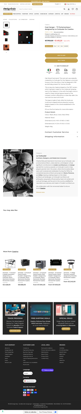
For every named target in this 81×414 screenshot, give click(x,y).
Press (6, 360)
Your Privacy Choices (45, 412)
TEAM (5, 4)
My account (26, 364)
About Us (7, 348)
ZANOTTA (61, 360)
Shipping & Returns (28, 354)
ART (62, 13)
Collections (13, 19)
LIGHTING (36, 13)
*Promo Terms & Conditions (48, 350)
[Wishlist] (73, 9)
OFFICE (31, 13)
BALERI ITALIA (62, 352)
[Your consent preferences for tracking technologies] (2, 411)
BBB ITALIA (62, 354)
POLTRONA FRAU (63, 350)
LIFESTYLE (57, 13)
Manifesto (7, 356)
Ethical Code (8, 362)
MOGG (61, 358)
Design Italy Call (9, 350)
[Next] (6, 52)
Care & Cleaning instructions (30, 358)
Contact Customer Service (57, 132)
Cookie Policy (44, 358)
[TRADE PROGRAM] (15, 310)
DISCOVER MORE (15, 330)
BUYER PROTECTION (13, 4)
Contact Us (26, 348)
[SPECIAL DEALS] (66, 310)
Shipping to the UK (28, 356)
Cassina (31, 19)
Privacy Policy (44, 356)
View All (61, 362)
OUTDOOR (51, 13)
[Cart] (77, 9)
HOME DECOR (43, 13)
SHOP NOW (40, 328)
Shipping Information (54, 137)
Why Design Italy (9, 352)
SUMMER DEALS (8, 13)
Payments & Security (28, 350)
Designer (39, 153)
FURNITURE (25, 13)
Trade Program (9, 354)
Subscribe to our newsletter (30, 362)
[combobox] (42, 9)
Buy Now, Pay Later (28, 352)
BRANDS (66, 13)
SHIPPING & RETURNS (25, 4)
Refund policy (44, 352)
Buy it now (61, 60)
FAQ (24, 360)
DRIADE (61, 356)
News (6, 358)
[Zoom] (25, 36)
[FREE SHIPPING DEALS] (40, 310)
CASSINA (61, 348)
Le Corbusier (23, 19)
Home (5, 19)
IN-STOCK (72, 13)
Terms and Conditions (58, 32)
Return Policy (44, 354)
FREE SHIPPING (17, 13)
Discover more (40, 192)
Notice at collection (30, 412)
